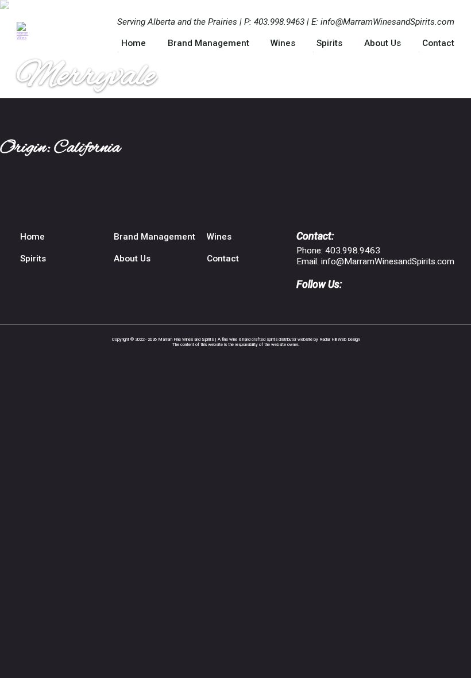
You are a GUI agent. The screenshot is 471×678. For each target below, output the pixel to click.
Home (133, 43)
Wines (283, 43)
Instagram (320, 302)
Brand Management (208, 43)
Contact (438, 43)
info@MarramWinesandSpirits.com (387, 22)
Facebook (301, 302)
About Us (382, 43)
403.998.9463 (279, 22)
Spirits (329, 43)
